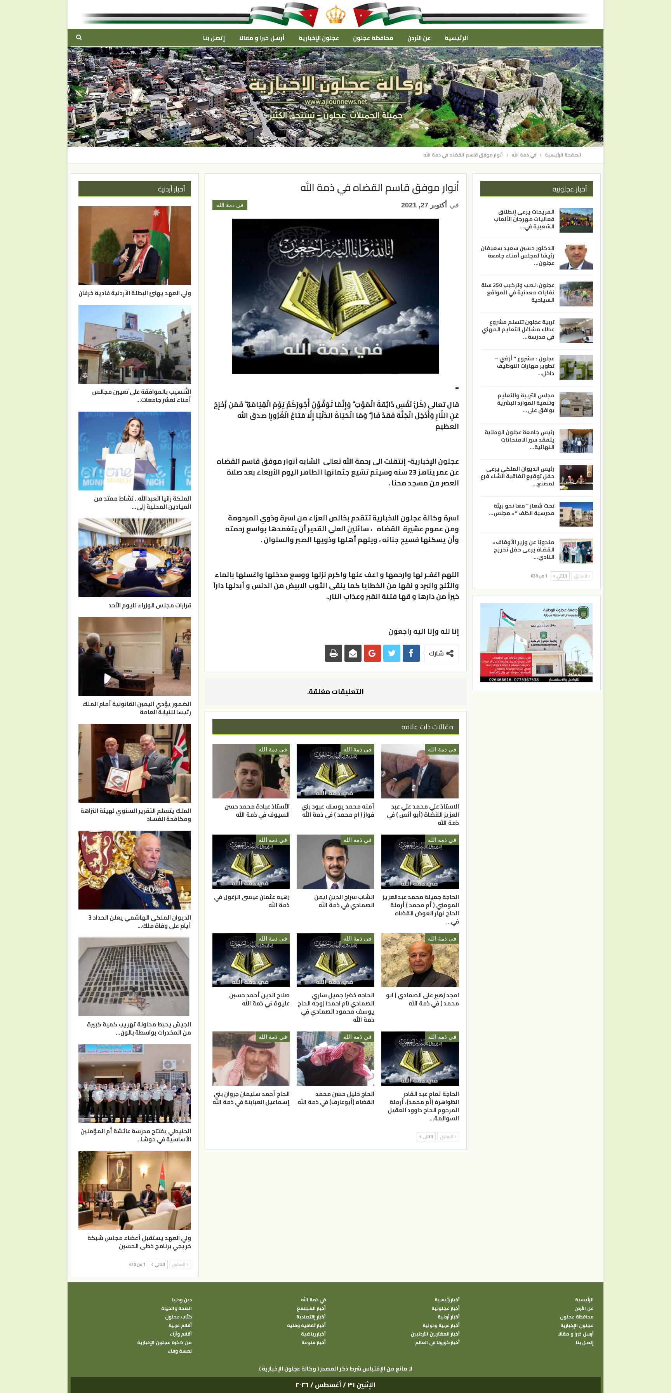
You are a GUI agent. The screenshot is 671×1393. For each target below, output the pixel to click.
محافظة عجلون (373, 37)
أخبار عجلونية (445, 1308)
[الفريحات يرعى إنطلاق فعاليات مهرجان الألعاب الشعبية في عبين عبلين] (576, 220)
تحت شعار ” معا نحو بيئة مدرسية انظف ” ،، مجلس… (522, 509)
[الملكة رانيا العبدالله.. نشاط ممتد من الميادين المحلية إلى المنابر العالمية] (134, 451)
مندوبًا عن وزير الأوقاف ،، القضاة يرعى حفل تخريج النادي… (523, 549)
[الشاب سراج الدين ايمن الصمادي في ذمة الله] (335, 862)
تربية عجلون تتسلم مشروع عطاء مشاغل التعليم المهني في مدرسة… (518, 329)
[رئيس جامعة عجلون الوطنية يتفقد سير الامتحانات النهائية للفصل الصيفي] (576, 440)
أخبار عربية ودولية (441, 1325)
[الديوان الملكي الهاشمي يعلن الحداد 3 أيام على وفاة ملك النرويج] (134, 870)
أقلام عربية (180, 1325)
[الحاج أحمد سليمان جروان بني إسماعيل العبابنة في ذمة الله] (251, 1058)
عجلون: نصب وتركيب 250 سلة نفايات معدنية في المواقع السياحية (518, 292)
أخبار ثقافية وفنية (306, 1325)
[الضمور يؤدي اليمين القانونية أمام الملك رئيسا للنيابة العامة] (134, 656)
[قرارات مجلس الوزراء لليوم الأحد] (134, 557)
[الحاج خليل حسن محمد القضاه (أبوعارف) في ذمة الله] (335, 1058)
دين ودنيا (182, 1300)
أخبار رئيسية (447, 1300)
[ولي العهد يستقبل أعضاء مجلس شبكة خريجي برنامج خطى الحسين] (134, 1190)
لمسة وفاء (180, 1351)
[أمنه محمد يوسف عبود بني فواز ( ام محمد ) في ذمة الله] (335, 771)
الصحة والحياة (176, 1308)
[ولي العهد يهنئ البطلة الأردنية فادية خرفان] (134, 245)
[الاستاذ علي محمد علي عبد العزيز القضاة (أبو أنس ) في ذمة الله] (420, 771)
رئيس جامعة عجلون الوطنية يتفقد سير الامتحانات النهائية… (520, 439)
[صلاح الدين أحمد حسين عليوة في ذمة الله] (251, 960)
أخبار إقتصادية (311, 1317)
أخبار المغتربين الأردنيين (435, 1334)
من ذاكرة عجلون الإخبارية (164, 1342)
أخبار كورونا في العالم (437, 1342)
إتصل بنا (214, 37)
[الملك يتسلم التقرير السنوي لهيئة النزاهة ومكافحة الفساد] (134, 763)
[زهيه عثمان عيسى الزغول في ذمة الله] (251, 862)
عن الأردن (419, 37)
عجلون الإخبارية (319, 37)
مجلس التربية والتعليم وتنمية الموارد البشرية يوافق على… (526, 402)
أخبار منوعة (313, 1342)
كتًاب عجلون (178, 1317)
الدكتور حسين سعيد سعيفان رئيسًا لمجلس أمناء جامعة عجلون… (518, 255)
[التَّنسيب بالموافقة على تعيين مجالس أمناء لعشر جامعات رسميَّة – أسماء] (134, 344)
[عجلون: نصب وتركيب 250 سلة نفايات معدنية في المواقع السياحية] (576, 294)
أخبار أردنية (449, 1317)
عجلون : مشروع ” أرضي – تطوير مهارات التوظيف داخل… (525, 365)
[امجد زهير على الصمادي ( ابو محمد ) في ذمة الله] (420, 960)
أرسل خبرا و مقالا (261, 37)
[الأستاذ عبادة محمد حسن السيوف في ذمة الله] (251, 771)
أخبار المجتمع (311, 1308)
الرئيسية (456, 37)
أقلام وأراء (181, 1334)
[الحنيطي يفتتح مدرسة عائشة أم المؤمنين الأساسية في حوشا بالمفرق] (134, 1083)
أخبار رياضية (313, 1334)
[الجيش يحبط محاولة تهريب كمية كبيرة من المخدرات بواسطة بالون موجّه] (134, 976)
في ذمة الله (229, 205)
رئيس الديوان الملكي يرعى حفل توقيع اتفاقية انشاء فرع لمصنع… (517, 476)
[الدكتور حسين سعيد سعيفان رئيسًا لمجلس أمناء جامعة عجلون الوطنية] (576, 257)
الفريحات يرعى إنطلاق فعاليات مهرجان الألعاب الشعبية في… (524, 219)
